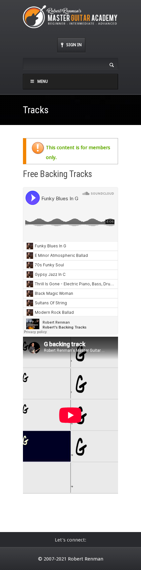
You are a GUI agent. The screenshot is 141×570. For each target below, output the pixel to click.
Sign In (74, 44)
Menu (42, 81)
